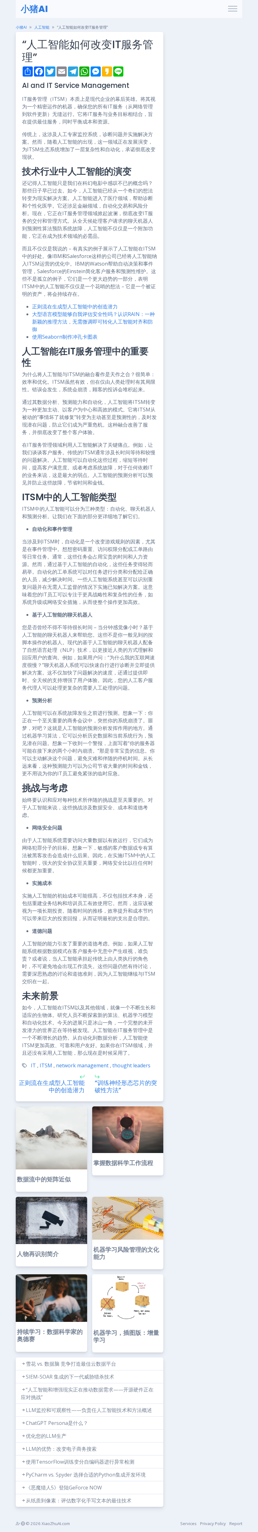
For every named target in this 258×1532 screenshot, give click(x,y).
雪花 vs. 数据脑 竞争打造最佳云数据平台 (71, 1363)
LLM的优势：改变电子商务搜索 (61, 1448)
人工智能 (41, 27)
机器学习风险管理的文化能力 (126, 1253)
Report (235, 1523)
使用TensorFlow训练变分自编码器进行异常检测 (80, 1461)
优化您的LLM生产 (46, 1435)
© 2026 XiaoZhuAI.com (47, 1523)
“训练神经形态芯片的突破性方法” (126, 1086)
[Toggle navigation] (232, 9)
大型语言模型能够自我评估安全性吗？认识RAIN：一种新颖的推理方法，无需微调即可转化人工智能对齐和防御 (93, 322)
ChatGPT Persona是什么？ (57, 1423)
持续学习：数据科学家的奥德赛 (50, 1335)
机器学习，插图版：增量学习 (126, 1336)
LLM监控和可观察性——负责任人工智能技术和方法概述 (89, 1410)
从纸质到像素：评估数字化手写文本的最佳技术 (79, 1500)
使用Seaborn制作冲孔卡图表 (65, 336)
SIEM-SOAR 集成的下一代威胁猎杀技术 (70, 1376)
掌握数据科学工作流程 (123, 1163)
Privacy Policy (213, 1523)
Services (188, 1523)
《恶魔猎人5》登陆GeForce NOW (64, 1487)
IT (33, 1065)
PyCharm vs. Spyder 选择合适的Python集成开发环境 (86, 1474)
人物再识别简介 (38, 1254)
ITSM (46, 1065)
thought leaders (131, 1065)
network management (82, 1065)
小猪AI (34, 9)
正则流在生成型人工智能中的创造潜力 (75, 306)
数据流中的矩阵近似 (44, 1179)
